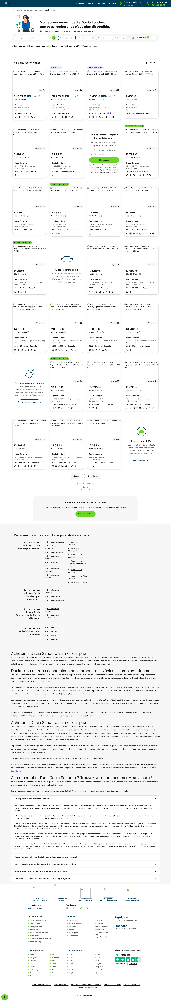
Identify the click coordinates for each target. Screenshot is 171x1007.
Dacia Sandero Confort (56, 552)
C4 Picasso (73, 970)
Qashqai (98, 973)
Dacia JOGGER (53, 635)
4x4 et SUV (99, 920)
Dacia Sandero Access (56, 542)
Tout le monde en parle (39, 933)
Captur (72, 973)
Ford (54, 964)
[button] (73, 38)
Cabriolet (99, 923)
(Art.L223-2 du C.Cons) (108, 172)
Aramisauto (17, 10)
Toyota (54, 973)
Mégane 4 (99, 967)
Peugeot (33, 958)
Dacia (32, 967)
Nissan (32, 976)
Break (71, 930)
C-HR (97, 955)
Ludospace (73, 936)
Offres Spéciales (102, 926)
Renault (33, 955)
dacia (41, 10)
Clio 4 (97, 958)
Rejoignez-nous (36, 926)
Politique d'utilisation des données (86, 984)
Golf (97, 961)
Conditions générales (41, 984)
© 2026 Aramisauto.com (85, 996)
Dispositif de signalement (87, 987)
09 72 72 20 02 (37, 908)
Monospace (73, 933)
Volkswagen (35, 970)
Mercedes (56, 970)
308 (70, 961)
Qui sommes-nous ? (38, 920)
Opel (32, 964)
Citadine (72, 920)
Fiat (53, 955)
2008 (71, 958)
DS (53, 976)
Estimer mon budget (29, 402)
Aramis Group (35, 942)
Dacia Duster (52, 631)
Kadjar (98, 964)
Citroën (33, 961)
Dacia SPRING (52, 639)
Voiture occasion (30, 10)
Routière (72, 926)
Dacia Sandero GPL (54, 596)
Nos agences (35, 923)
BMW (54, 967)
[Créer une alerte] (4, 997)
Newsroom (34, 936)
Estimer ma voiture (141, 460)
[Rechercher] (54, 38)
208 (70, 955)
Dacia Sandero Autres (79, 582)
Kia (53, 961)
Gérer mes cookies (112, 984)
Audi (32, 973)
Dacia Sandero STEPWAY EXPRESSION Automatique (77, 563)
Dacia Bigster (52, 627)
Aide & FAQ (34, 930)
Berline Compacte (76, 923)
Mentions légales (61, 984)
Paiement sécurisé (131, 984)
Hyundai (55, 958)
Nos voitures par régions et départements (102, 935)
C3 (70, 967)
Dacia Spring (16, 771)
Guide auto (99, 930)
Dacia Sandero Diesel (55, 600)
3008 (71, 964)
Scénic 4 (98, 970)
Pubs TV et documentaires (40, 939)
